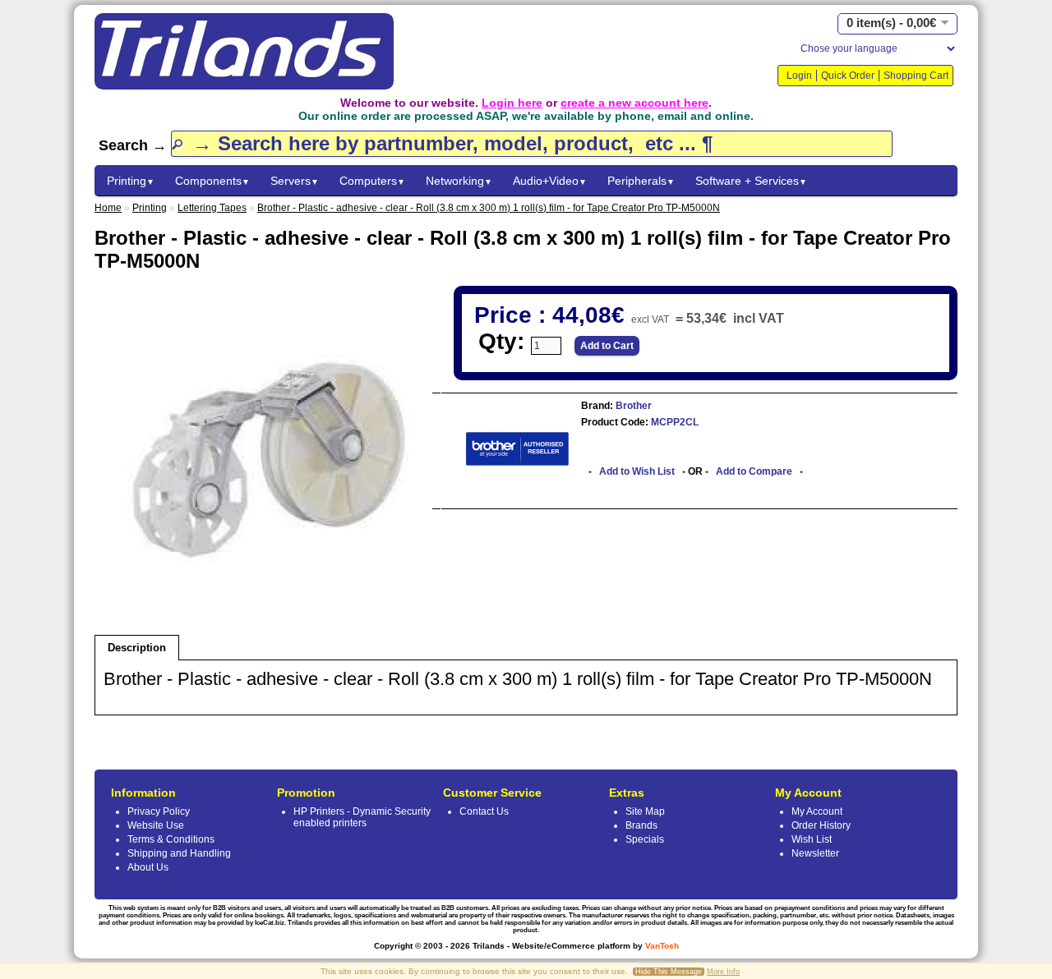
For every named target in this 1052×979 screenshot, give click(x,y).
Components (212, 180)
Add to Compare (754, 471)
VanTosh (662, 945)
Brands (641, 825)
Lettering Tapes (212, 208)
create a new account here (634, 102)
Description (137, 647)
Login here (512, 102)
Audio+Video (550, 180)
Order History (821, 825)
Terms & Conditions (171, 839)
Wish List (811, 839)
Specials (644, 839)
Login (799, 75)
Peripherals (641, 180)
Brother (632, 405)
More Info (723, 972)
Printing (131, 180)
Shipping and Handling (179, 853)
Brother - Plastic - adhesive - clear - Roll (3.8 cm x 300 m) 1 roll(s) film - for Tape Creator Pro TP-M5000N (488, 208)
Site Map (645, 811)
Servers (294, 180)
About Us (147, 867)
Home (108, 208)
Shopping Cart (916, 75)
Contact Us (484, 811)
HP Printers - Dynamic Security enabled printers (362, 817)
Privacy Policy (158, 811)
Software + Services (751, 180)
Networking (459, 180)
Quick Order (847, 75)
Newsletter (815, 853)
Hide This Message (668, 972)
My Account (816, 811)
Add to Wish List (637, 471)
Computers (372, 180)
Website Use (155, 825)
